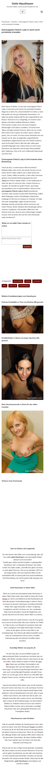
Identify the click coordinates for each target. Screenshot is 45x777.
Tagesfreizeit (24, 285)
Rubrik (32, 727)
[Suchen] (42, 12)
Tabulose (13, 285)
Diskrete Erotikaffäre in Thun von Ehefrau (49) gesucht (22, 302)
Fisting (27, 281)
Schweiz (14, 22)
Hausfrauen (6, 22)
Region (4, 599)
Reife (4, 285)
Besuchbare (18, 281)
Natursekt (37, 281)
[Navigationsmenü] (22, 12)
